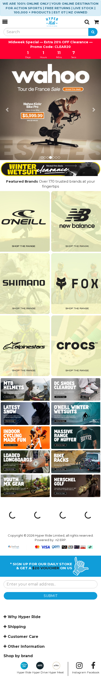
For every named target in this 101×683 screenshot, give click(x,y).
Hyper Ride (24, 672)
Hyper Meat (56, 672)
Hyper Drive (40, 672)
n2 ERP (60, 540)
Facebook (93, 672)
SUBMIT (50, 596)
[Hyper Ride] (46, 22)
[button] (7, 109)
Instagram (79, 672)
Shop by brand (18, 656)
